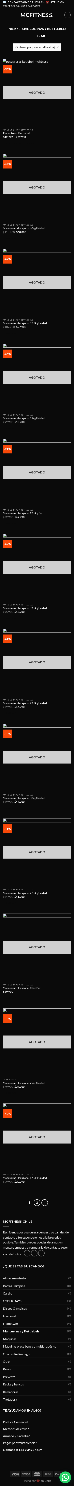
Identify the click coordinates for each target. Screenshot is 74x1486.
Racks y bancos (13, 1384)
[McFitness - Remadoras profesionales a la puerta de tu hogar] (37, 15)
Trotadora (10, 1399)
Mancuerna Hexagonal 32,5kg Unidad (25, 608)
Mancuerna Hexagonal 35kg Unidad (24, 418)
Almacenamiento (14, 1278)
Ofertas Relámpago (16, 1354)
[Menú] (5, 15)
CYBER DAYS (12, 1301)
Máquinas (9, 1339)
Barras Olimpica (14, 1286)
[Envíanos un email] (41, 1253)
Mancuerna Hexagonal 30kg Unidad (24, 798)
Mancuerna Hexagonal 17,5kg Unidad (25, 1177)
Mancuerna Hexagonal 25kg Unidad (24, 1083)
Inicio (12, 28)
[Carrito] (67, 15)
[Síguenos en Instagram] (34, 1253)
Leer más (11, 238)
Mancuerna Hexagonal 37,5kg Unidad (25, 323)
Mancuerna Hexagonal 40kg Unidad (24, 228)
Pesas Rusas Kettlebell (16, 133)
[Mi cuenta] (59, 15)
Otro (6, 1361)
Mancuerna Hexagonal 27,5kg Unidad (25, 893)
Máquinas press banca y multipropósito (29, 1346)
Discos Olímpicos (15, 1308)
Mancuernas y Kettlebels (21, 1331)
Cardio (7, 1293)
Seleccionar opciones (20, 143)
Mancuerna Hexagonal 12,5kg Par (23, 513)
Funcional (9, 1316)
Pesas (7, 1369)
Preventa (9, 1377)
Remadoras (10, 1392)
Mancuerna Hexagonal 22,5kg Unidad (25, 703)
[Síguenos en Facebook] (27, 1253)
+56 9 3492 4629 (30, 1449)
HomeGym (10, 1323)
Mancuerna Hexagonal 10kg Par (21, 988)
